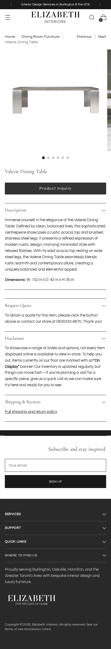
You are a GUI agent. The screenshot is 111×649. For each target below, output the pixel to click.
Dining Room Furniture (41, 37)
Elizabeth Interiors (45, 624)
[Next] (100, 4)
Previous (84, 37)
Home (10, 37)
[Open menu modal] (7, 17)
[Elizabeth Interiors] (55, 17)
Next (102, 37)
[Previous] (11, 4)
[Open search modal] (91, 17)
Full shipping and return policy (31, 412)
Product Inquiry (55, 188)
